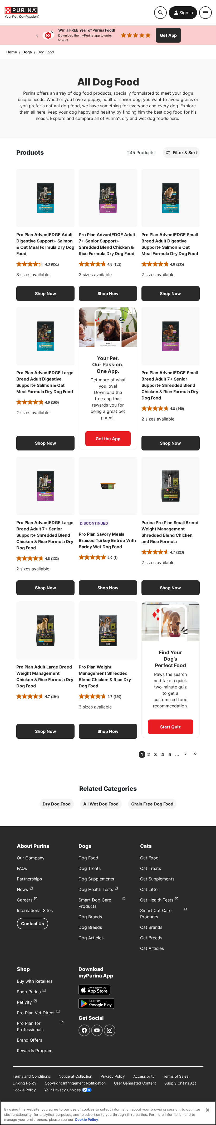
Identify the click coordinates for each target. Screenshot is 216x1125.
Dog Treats (89, 868)
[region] (108, 1113)
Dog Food (88, 857)
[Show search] (160, 12)
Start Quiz (170, 726)
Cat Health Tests (156, 900)
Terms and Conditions (31, 1076)
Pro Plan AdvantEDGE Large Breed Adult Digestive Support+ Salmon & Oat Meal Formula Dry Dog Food (44, 382)
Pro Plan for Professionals (30, 1026)
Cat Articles (152, 948)
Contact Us (32, 923)
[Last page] (195, 753)
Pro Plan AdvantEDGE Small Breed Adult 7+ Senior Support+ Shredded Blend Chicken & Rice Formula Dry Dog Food (169, 385)
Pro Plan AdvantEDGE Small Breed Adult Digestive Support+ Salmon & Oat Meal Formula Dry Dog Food (169, 244)
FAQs (22, 868)
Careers (24, 900)
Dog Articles (91, 937)
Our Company (31, 857)
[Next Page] (185, 753)
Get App (168, 35)
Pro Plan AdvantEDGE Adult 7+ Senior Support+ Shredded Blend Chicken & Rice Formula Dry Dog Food (107, 244)
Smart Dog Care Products (94, 903)
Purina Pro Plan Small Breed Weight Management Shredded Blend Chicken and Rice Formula (169, 532)
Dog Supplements (96, 878)
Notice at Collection (75, 1076)
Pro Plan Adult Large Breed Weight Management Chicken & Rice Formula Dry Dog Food (44, 676)
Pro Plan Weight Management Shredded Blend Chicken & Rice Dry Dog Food (105, 676)
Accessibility (144, 1076)
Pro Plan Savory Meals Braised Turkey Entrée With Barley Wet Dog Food (107, 540)
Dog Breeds (90, 927)
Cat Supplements (157, 878)
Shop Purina (29, 991)
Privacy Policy (113, 1076)
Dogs (27, 52)
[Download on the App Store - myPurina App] (94, 990)
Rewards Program (34, 1050)
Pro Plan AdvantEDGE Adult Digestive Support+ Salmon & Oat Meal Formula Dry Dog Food (45, 244)
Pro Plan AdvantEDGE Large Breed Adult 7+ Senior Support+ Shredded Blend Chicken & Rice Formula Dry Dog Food (44, 535)
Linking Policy (24, 1083)
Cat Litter (149, 889)
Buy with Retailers (34, 981)
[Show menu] (205, 12)
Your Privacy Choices (62, 1090)
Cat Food (149, 857)
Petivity (24, 1002)
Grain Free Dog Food (152, 804)
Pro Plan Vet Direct (36, 1012)
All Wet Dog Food (101, 804)
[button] (45, 293)
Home (11, 52)
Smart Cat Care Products (155, 913)
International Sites (35, 910)
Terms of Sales (175, 1076)
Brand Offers (29, 1040)
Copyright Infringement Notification (75, 1083)
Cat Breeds (151, 937)
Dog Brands (90, 916)
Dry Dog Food (57, 804)
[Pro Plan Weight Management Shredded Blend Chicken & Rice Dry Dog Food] (108, 630)
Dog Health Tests (95, 889)
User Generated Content (135, 1083)
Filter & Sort (185, 152)
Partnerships (29, 878)
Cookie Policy (24, 1090)
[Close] (37, 35)
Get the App (108, 438)
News (22, 889)
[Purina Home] (79, 12)
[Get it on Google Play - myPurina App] (96, 1003)
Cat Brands (151, 927)
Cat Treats (150, 868)
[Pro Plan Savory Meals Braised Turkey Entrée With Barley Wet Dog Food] (108, 486)
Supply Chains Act (180, 1083)
